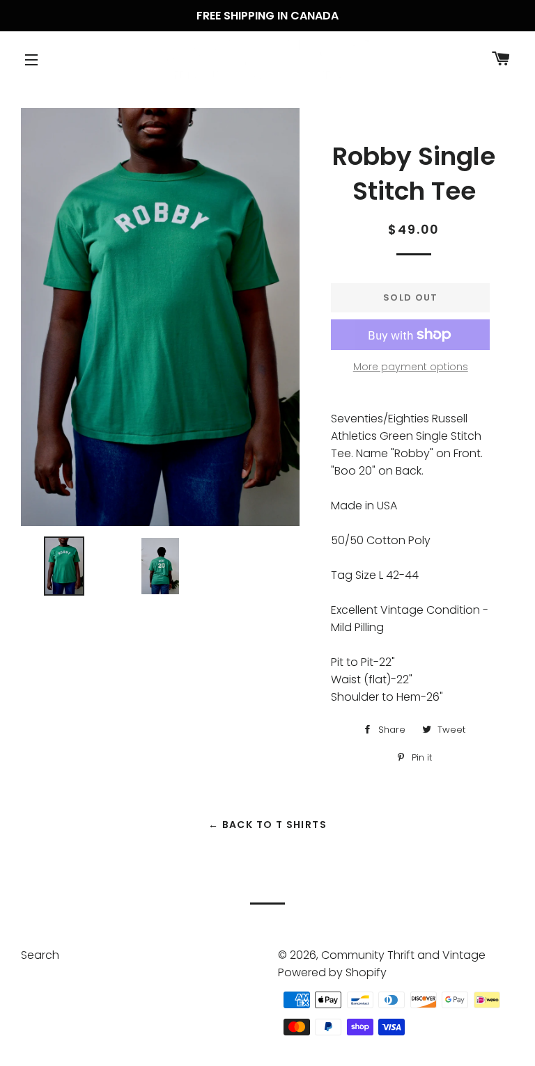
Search (40, 955)
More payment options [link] (410, 367)
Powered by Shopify (332, 972)
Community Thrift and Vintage (403, 955)
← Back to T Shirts (267, 825)
